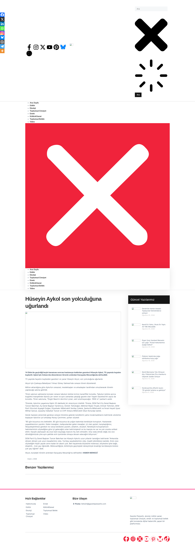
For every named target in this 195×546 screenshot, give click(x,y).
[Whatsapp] (2, 28)
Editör (32, 272)
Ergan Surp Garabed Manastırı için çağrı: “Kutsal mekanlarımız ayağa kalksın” (153, 342)
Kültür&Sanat (35, 283)
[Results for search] (151, 76)
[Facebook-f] (29, 47)
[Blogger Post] (2, 42)
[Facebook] (2, 15)
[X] (2, 19)
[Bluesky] (2, 37)
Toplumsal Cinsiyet (38, 111)
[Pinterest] (56, 47)
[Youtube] (49, 47)
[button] (97, 195)
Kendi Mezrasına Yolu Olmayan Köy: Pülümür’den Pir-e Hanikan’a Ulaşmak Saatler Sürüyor (154, 374)
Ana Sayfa (34, 269)
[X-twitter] (43, 47)
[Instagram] (36, 47)
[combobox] (151, 9)
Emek (32, 280)
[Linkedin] (2, 24)
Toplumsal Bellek (37, 119)
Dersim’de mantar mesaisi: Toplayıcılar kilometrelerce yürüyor (151, 311)
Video (32, 122)
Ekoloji (33, 275)
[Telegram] (2, 46)
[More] (2, 51)
